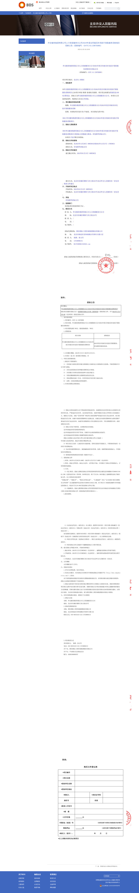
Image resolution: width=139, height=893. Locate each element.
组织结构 (37, 878)
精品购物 (73, 8)
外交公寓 (48, 8)
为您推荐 (28, 13)
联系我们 (53, 874)
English (117, 2)
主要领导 (21, 884)
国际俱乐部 (65, 8)
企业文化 (37, 884)
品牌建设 (37, 881)
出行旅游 (82, 8)
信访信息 (53, 881)
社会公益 (21, 887)
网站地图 (109, 2)
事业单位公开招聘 (44, 2)
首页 (40, 8)
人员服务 (57, 8)
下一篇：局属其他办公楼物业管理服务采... (106, 866)
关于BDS (22, 874)
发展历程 (21, 878)
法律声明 (53, 884)
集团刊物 (37, 887)
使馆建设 (21, 881)
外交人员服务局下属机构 (82, 2)
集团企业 (37, 874)
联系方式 (53, 878)
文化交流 (90, 8)
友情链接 (106, 876)
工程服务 (98, 8)
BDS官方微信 (100, 2)
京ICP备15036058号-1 (112, 882)
